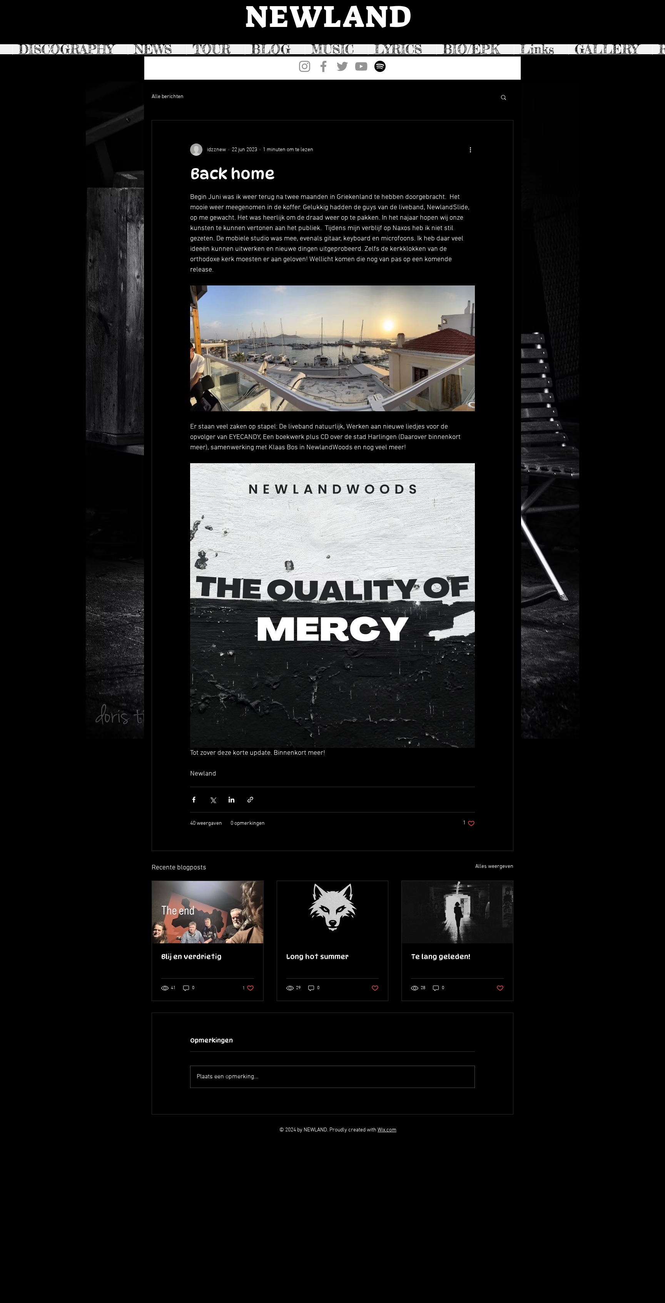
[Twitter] (342, 66)
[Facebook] (323, 66)
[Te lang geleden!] (457, 912)
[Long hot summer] (332, 912)
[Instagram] (304, 66)
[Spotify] (380, 66)
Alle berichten (168, 96)
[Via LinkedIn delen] (231, 799)
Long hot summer (317, 957)
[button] (503, 97)
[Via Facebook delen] (193, 799)
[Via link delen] (250, 799)
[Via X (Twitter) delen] (212, 799)
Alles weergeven (494, 866)
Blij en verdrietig (191, 957)
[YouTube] (361, 66)
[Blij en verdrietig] (207, 912)
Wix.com (387, 1130)
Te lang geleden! (440, 957)
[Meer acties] (470, 149)
